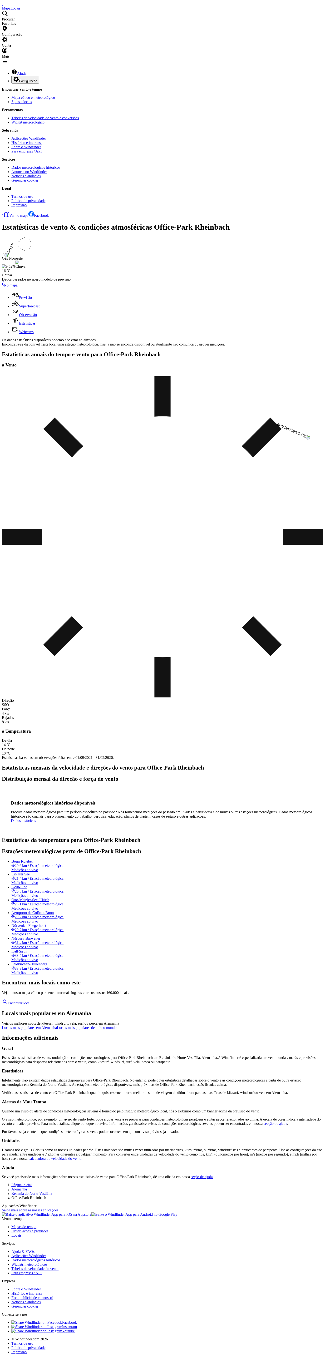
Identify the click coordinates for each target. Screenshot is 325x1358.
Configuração (28, 81)
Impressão (19, 205)
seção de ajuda (202, 1177)
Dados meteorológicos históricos (35, 167)
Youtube (68, 1331)
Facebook (41, 215)
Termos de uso (22, 196)
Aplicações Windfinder (28, 138)
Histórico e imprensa (26, 143)
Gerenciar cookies (25, 180)
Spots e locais (21, 102)
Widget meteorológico (27, 122)
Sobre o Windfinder (26, 147)
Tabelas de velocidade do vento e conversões (45, 118)
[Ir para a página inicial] (2, 4)
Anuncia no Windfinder (29, 172)
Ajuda (21, 73)
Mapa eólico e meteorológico (33, 97)
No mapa (11, 285)
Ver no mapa (18, 215)
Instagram (69, 1327)
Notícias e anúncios (26, 176)
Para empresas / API (26, 151)
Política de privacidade (28, 201)
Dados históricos (23, 821)
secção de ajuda (275, 1123)
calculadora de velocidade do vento (55, 1158)
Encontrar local (19, 1003)
